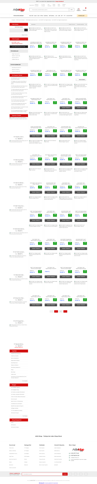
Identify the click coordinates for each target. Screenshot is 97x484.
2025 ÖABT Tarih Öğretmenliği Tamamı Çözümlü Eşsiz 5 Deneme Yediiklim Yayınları (66, 99)
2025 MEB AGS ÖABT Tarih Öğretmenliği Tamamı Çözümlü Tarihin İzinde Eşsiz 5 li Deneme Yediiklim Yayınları (36, 99)
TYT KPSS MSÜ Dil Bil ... (19, 274)
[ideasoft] (41, 483)
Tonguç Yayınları (42, 459)
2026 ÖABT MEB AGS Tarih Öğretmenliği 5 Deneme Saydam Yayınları (65, 71)
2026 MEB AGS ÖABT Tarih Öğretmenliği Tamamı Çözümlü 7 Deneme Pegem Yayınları (81, 43)
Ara (26, 29)
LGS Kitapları (26, 453)
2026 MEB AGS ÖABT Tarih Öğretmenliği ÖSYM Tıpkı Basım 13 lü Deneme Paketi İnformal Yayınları (35, 71)
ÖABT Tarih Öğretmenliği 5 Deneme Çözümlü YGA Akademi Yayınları (81, 155)
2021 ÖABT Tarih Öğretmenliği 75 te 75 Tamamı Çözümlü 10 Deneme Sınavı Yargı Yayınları (81, 296)
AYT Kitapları (26, 450)
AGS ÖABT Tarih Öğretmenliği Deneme (59, 19)
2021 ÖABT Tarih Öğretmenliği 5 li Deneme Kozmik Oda (51, 268)
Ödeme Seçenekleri (57, 456)
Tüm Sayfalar (24, 380)
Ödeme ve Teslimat (12, 450)
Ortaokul (51, 15)
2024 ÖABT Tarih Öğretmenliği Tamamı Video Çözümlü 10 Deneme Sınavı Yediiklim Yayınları (36, 155)
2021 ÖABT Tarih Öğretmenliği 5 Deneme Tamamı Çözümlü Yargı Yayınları (36, 296)
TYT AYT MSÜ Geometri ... (19, 251)
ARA (72, 9)
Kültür (31, 15)
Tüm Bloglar (24, 415)
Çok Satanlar (49, 5)
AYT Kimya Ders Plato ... (18, 298)
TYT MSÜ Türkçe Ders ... (18, 205)
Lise (59, 15)
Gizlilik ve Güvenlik (12, 467)
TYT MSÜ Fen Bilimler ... (18, 182)
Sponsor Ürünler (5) (15, 69)
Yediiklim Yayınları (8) (16, 55)
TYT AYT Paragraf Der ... (18, 321)
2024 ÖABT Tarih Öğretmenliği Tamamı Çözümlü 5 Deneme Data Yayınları (51, 99)
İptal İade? (56, 464)
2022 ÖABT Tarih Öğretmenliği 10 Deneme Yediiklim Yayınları (36, 240)
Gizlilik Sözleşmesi (57, 453)
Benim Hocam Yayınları (43, 464)
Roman (25, 459)
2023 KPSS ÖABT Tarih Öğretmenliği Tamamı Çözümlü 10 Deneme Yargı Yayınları (51, 184)
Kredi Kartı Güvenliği (58, 459)
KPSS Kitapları (26, 456)
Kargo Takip (11, 456)
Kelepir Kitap (64, 5)
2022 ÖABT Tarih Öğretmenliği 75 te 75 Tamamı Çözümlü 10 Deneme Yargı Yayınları (50, 212)
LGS (56, 15)
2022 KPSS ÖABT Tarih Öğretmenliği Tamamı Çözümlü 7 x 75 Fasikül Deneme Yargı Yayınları (66, 212)
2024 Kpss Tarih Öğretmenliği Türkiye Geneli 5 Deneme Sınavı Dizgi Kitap (81, 127)
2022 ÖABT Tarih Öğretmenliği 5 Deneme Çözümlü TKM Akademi (51, 240)
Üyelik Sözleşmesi (57, 447)
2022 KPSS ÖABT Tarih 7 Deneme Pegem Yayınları (81, 240)
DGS (38, 15)
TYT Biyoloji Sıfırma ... (19, 344)
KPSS (41, 15)
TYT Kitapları (26, 447)
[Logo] (19, 9)
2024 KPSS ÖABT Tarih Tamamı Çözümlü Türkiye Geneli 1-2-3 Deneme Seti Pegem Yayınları (66, 127)
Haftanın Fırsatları (36, 5)
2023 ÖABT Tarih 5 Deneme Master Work (51, 155)
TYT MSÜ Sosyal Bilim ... (18, 159)
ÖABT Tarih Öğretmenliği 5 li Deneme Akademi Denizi (36, 212)
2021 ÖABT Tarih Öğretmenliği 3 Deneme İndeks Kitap (51, 296)
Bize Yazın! (11, 464)
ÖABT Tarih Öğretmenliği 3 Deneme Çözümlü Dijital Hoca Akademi (66, 268)
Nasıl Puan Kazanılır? (13, 459)
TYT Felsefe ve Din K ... (19, 136)
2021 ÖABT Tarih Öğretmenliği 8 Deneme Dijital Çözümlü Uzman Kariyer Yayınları (81, 268)
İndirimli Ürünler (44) (16, 71)
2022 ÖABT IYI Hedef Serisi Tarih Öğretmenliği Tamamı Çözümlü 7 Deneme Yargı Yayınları (66, 240)
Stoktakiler (33, 24)
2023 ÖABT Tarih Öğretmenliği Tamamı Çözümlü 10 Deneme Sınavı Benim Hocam (80, 184)
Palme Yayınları (42, 453)
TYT (65, 15)
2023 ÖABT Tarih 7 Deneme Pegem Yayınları (36, 184)
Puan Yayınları (41, 450)
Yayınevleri (31, 5)
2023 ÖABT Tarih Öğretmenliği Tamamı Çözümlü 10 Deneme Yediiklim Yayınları (65, 184)
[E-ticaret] (48, 483)
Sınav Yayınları (41, 447)
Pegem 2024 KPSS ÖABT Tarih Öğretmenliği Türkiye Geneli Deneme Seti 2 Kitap (35, 127)
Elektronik (26, 464)
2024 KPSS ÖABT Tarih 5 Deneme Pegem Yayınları (66, 155)
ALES (35, 15)
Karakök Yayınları (42, 456)
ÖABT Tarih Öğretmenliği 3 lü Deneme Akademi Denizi (81, 212)
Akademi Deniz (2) (15, 59)
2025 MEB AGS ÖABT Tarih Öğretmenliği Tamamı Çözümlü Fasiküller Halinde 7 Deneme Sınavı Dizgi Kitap (81, 71)
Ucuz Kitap (69, 15)
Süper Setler (54, 5)
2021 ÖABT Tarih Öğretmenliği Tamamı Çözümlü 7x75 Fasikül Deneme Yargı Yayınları (66, 296)
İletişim (10, 462)
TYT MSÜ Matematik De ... (19, 228)
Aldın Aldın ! (59, 5)
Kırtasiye (25, 462)
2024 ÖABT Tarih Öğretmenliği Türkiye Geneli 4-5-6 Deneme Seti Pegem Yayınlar (51, 127)
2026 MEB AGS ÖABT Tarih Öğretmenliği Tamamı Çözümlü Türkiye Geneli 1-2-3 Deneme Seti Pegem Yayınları (51, 43)
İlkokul (46, 15)
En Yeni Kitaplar (43, 5)
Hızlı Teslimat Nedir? (57, 462)
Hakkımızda (11, 447)
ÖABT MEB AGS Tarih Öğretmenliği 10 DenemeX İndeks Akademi (50, 71)
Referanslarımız (57, 450)
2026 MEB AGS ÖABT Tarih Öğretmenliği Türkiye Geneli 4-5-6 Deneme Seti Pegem (36, 43)
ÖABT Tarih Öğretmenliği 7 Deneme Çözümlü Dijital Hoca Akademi (36, 268)
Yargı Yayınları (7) (15, 57)
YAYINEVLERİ (81, 15)
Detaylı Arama (24, 34)
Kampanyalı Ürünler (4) (16, 67)
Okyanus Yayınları (42, 462)
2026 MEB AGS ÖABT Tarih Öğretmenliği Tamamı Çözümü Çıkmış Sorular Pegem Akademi (65, 43)
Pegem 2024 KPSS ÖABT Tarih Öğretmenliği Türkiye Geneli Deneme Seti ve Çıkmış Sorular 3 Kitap (80, 99)
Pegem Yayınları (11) (15, 53)
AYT (62, 15)
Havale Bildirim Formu (13, 453)
